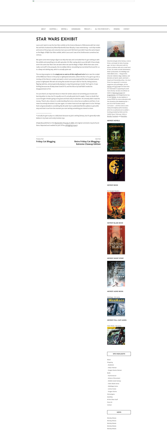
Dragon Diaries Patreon (115, 370)
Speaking (117, 29)
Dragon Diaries (112, 391)
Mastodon (124, 116)
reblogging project (71, 125)
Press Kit (87, 29)
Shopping (52, 29)
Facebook (115, 116)
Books (109, 373)
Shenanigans (75, 29)
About (43, 29)
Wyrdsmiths (59, 123)
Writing (63, 29)
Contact (126, 29)
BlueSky (109, 116)
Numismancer (112, 375)
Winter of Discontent (114, 378)
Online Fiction (112, 389)
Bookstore (111, 365)
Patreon (109, 86)
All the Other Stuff (102, 29)
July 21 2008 (70, 123)
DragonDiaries (111, 95)
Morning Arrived (117, 93)
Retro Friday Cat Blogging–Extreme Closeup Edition (87, 141)
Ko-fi (116, 86)
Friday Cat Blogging (45, 140)
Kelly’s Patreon (112, 367)
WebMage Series (113, 386)
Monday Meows (111, 418)
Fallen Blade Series (113, 383)
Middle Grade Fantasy (114, 381)
